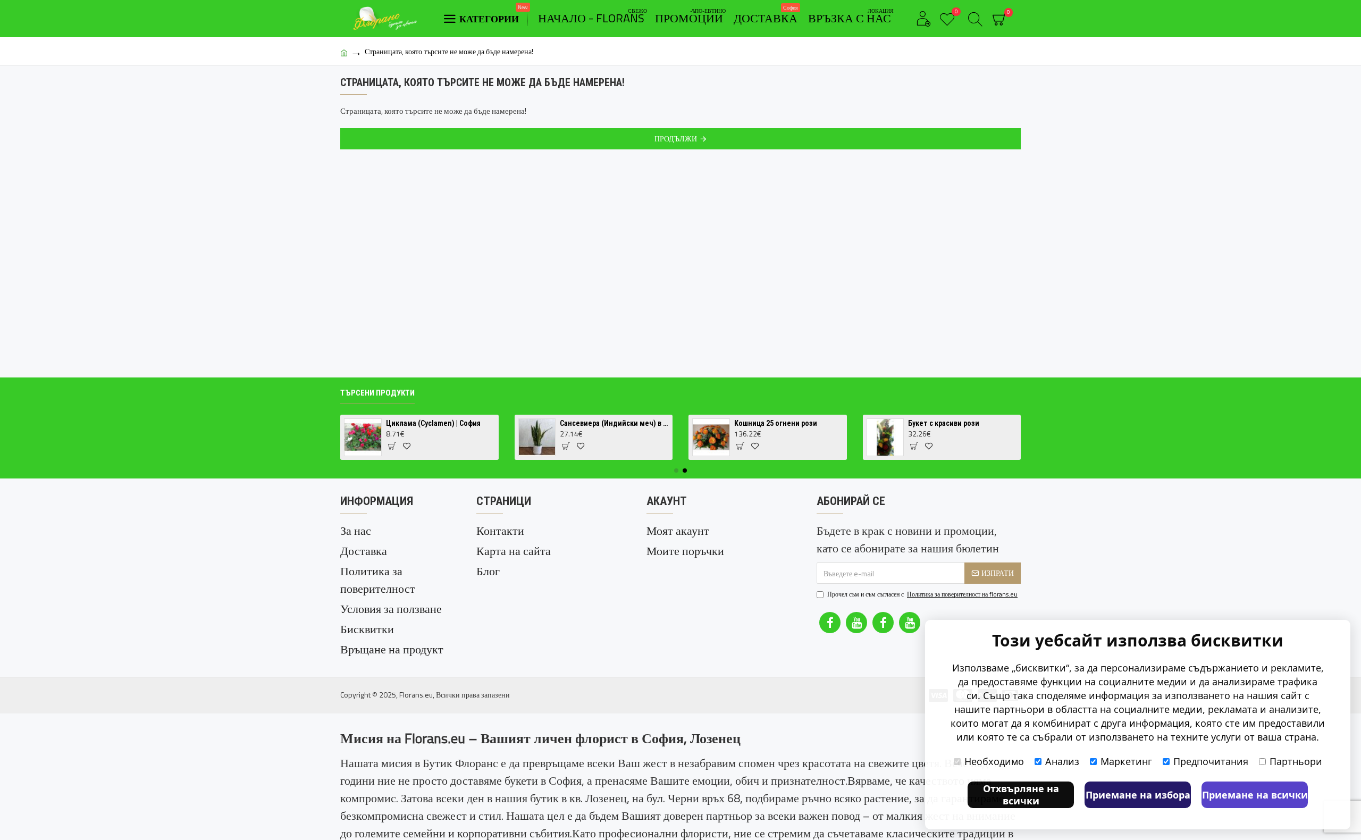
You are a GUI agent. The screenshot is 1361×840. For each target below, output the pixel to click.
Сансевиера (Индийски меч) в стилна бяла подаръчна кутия (614, 423)
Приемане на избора (1138, 794)
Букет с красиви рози (943, 423)
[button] (676, 470)
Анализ (1062, 761)
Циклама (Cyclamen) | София (433, 423)
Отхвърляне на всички (1021, 794)
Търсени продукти (377, 393)
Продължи (675, 138)
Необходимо (994, 761)
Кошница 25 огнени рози (775, 423)
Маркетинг (1126, 761)
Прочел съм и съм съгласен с (922, 594)
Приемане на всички (1255, 794)
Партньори (1296, 761)
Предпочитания (1210, 761)
